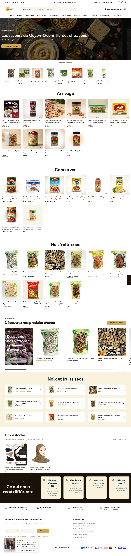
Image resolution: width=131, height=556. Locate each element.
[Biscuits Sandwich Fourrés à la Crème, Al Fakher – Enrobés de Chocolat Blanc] (119, 109)
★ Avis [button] (130, 280)
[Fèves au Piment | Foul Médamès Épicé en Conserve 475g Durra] (11, 215)
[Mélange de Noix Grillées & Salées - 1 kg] (55, 260)
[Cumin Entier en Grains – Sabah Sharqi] (55, 139)
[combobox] (48, 9)
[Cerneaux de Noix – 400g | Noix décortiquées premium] (11, 139)
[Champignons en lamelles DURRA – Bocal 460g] (119, 185)
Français (95, 2)
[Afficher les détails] (40, 390)
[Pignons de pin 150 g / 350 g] (11, 260)
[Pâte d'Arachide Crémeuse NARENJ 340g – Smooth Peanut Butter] (76, 109)
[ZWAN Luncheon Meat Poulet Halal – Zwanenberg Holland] (33, 185)
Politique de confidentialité (13, 538)
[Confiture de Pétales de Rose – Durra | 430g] (33, 109)
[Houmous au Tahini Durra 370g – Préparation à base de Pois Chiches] (33, 139)
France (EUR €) (109, 2)
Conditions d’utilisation (35, 536)
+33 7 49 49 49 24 (45, 510)
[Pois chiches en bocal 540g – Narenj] (98, 185)
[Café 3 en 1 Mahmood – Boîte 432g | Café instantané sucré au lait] (11, 109)
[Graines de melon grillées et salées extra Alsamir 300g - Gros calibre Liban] (33, 290)
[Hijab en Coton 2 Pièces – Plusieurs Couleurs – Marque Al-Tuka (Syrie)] (41, 454)
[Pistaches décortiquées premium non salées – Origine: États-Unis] (76, 260)
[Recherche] (74, 9)
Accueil (7, 2)
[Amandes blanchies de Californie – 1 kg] (11, 290)
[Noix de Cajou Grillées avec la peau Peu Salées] (33, 260)
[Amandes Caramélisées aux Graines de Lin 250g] (76, 290)
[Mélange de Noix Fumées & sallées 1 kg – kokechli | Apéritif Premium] (55, 290)
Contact (22, 2)
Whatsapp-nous (45, 507)
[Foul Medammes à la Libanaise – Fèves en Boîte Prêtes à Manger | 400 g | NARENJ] (33, 215)
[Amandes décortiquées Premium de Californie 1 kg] (98, 260)
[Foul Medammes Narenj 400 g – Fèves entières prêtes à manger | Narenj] (76, 185)
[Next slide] (124, 369)
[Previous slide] (118, 369)
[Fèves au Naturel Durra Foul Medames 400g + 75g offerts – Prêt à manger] (11, 185)
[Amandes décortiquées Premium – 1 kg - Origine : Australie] (119, 260)
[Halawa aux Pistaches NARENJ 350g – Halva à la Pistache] (98, 109)
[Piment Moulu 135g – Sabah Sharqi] (76, 139)
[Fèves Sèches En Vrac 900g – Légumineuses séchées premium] (55, 109)
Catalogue (15, 2)
